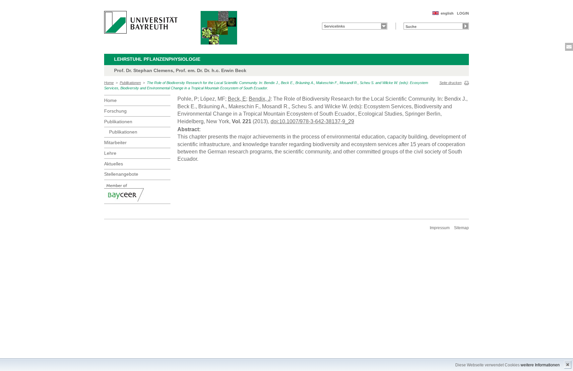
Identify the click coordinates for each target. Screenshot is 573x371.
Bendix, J (260, 99)
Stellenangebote (121, 174)
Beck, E (237, 99)
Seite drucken (450, 83)
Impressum (440, 228)
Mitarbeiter (115, 142)
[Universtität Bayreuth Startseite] (140, 22)
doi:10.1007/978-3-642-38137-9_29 (312, 121)
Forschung (115, 111)
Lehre (110, 153)
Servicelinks (334, 26)
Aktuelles (113, 163)
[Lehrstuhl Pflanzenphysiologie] (219, 28)
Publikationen (130, 83)
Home (109, 83)
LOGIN (463, 13)
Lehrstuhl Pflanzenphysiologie (157, 59)
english (447, 13)
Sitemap (461, 228)
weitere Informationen (540, 365)
